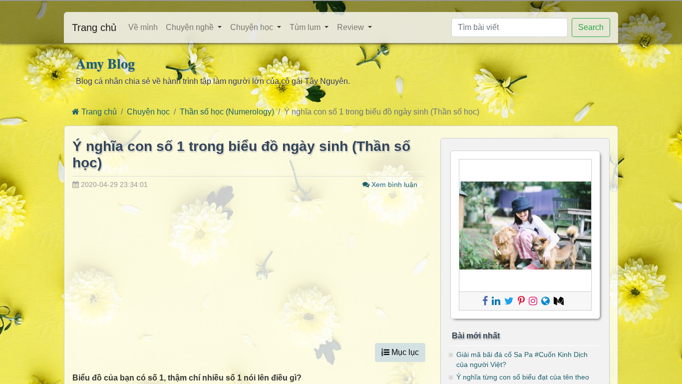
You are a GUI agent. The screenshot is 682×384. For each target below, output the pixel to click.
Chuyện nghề (190, 27)
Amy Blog (105, 63)
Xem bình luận (393, 184)
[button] (222, 27)
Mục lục (404, 352)
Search (591, 27)
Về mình (143, 27)
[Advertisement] (248, 265)
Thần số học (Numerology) (227, 112)
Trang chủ (94, 27)
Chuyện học (251, 27)
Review (350, 27)
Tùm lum (305, 27)
